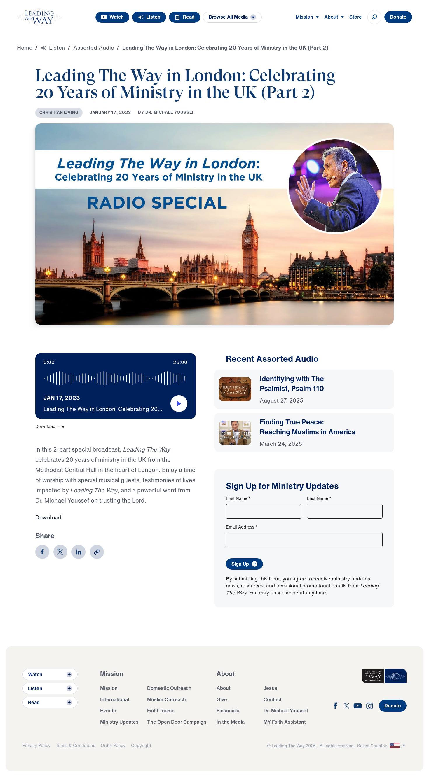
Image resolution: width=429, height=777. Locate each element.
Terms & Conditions (75, 745)
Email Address (242, 527)
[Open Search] (374, 17)
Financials (228, 710)
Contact (273, 699)
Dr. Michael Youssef (286, 710)
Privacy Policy (36, 745)
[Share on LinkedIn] (79, 552)
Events (108, 710)
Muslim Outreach (166, 699)
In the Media (231, 721)
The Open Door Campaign (176, 721)
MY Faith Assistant (285, 721)
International (114, 699)
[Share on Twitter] (60, 552)
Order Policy (113, 745)
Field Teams (161, 710)
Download (48, 517)
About (224, 688)
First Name (238, 498)
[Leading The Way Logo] (39, 17)
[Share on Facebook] (42, 552)
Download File (49, 426)
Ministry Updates (119, 721)
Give (222, 699)
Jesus (270, 688)
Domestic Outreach (169, 688)
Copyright (141, 745)
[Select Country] (398, 745)
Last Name (319, 498)
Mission (109, 688)
